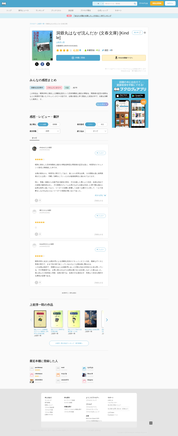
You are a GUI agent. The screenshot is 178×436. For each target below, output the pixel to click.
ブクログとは (143, 3)
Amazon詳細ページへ (125, 58)
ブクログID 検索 (69, 411)
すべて (34, 138)
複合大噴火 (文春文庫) (92, 329)
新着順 (55, 124)
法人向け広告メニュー (114, 405)
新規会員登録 (157, 3)
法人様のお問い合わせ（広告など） (118, 408)
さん (43, 147)
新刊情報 (47, 402)
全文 (102, 124)
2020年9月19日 (44, 150)
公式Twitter (111, 412)
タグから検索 (68, 402)
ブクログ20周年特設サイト (94, 421)
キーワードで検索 (69, 400)
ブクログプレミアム (92, 409)
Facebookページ (113, 415)
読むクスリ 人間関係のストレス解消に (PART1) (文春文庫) (41, 332)
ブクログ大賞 (49, 410)
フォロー (101, 153)
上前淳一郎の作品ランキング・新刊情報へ (69, 343)
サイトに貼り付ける (42, 69)
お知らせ (110, 400)
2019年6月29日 (44, 213)
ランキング (48, 400)
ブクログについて (91, 400)
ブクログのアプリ (91, 407)
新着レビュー (49, 405)
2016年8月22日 (44, 246)
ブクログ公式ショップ (92, 411)
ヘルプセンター (112, 402)
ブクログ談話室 (49, 407)
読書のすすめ (49, 414)
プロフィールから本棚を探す (72, 409)
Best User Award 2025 (92, 418)
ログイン (170, 3)
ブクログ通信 (49, 412)
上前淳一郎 (60, 42)
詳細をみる (99, 201)
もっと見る (101, 104)
